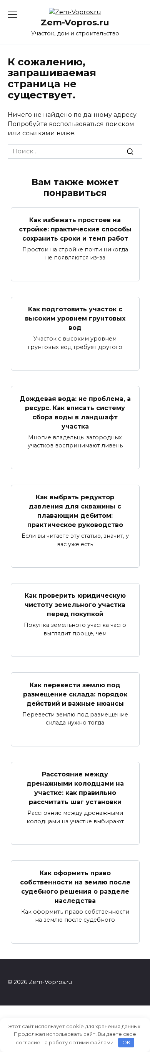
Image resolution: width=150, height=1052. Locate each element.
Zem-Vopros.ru (75, 22)
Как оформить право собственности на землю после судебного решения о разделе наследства (75, 886)
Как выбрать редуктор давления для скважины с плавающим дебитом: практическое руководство (75, 511)
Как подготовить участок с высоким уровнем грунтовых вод (75, 318)
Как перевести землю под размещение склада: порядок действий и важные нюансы (75, 694)
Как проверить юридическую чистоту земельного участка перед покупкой (75, 605)
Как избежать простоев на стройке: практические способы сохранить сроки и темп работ (75, 229)
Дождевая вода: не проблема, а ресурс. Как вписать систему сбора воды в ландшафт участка (75, 412)
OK (126, 1042)
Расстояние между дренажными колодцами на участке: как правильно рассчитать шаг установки (75, 788)
